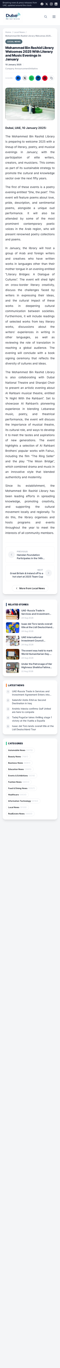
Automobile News (20, 750)
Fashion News (18, 782)
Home (8, 32)
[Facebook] (42, 4)
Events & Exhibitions (21, 775)
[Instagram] (51, 4)
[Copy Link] (51, 78)
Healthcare (17, 794)
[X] (46, 4)
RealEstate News (20, 813)
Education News (19, 769)
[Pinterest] (45, 78)
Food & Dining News (21, 788)
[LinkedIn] (56, 4)
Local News (19, 32)
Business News (19, 763)
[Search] (46, 17)
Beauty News (18, 756)
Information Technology (23, 801)
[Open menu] (54, 16)
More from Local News (32, 588)
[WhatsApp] (31, 78)
